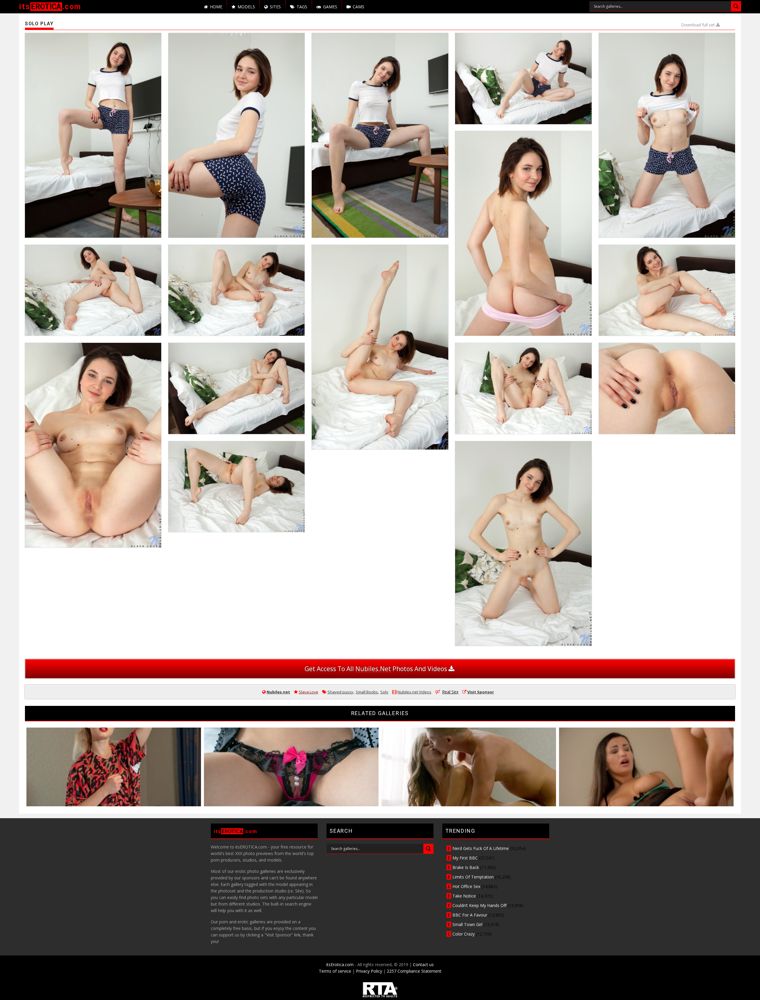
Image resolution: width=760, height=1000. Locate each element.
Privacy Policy (369, 971)
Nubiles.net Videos (414, 692)
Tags (302, 7)
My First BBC (465, 858)
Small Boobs (367, 692)
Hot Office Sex (466, 886)
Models (246, 7)
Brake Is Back (465, 867)
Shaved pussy (340, 692)
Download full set (698, 25)
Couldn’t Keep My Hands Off (479, 905)
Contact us (423, 964)
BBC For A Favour (469, 915)
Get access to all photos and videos (377, 669)
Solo (384, 692)
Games (330, 7)
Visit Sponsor (480, 692)
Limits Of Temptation (473, 877)
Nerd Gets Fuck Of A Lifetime (480, 848)
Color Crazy (463, 934)
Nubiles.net (278, 692)
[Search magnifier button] (736, 6)
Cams (358, 7)
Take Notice (464, 896)
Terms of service (335, 971)
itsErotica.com (340, 964)
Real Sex (450, 692)
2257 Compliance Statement (414, 971)
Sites (275, 7)
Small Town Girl (467, 924)
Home (216, 7)
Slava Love (308, 692)
